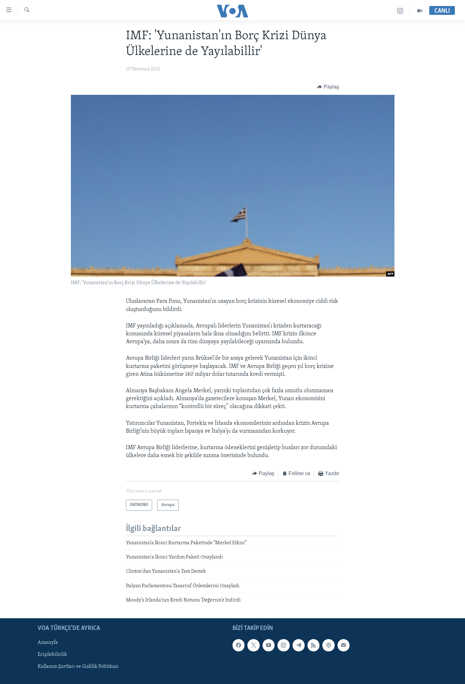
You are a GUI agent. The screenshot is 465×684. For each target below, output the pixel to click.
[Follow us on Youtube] (269, 645)
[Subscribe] (344, 645)
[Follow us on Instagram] (283, 645)
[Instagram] (400, 11)
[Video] (419, 11)
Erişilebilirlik (52, 654)
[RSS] (313, 645)
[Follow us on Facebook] (238, 645)
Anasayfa (48, 642)
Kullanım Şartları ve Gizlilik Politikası (78, 666)
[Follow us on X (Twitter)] (253, 645)
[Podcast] (328, 645)
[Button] (328, 87)
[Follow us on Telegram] (299, 645)
